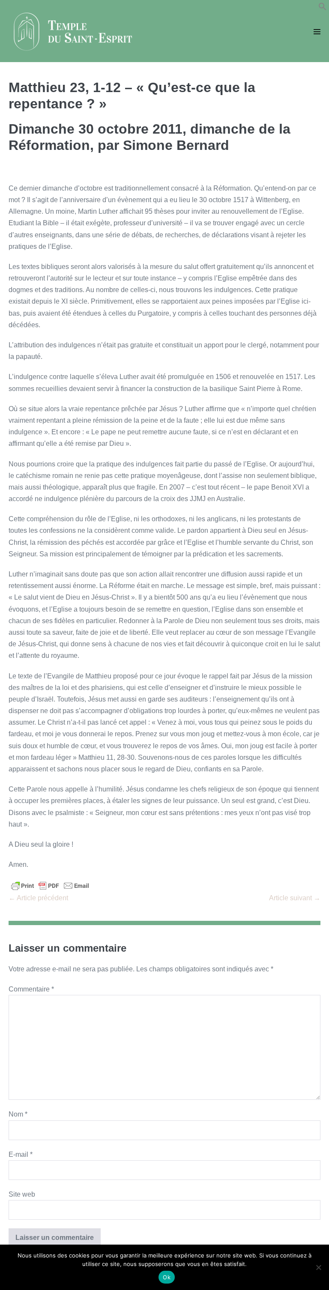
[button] (322, 8)
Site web (22, 1194)
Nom (18, 1114)
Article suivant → (294, 898)
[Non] (318, 1267)
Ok (166, 1277)
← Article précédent (38, 898)
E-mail (21, 1154)
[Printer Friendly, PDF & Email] (50, 884)
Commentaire (31, 989)
